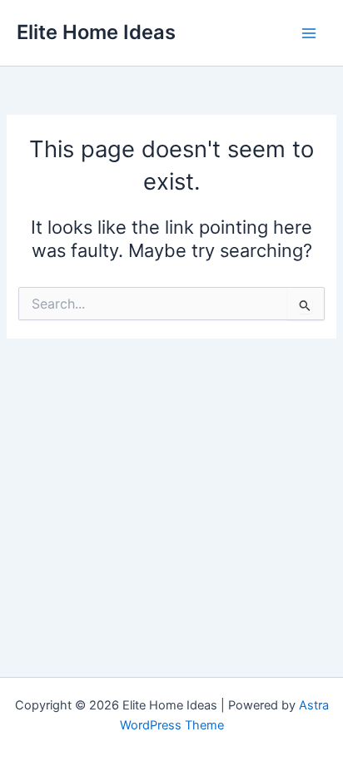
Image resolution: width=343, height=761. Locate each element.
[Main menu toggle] (308, 33)
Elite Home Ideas (96, 32)
